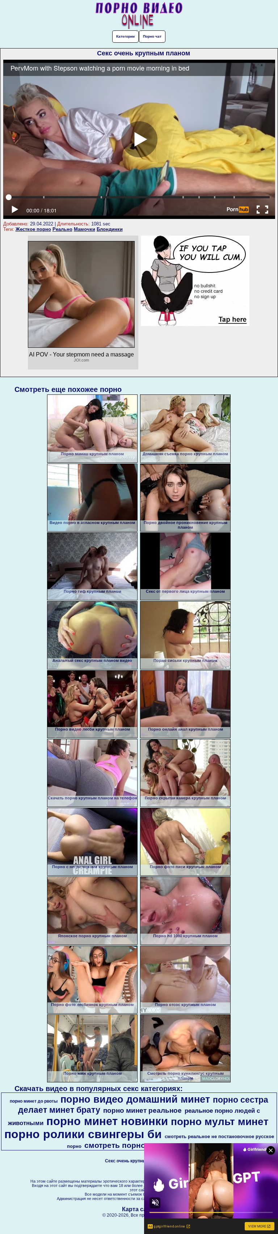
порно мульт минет (220, 1121)
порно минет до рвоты (34, 1101)
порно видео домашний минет (135, 1099)
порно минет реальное (142, 1110)
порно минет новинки (107, 1121)
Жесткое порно (33, 229)
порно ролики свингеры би (83, 1134)
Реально (62, 229)
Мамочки (84, 229)
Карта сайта (139, 1209)
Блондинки (110, 229)
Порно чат (152, 36)
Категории (125, 36)
